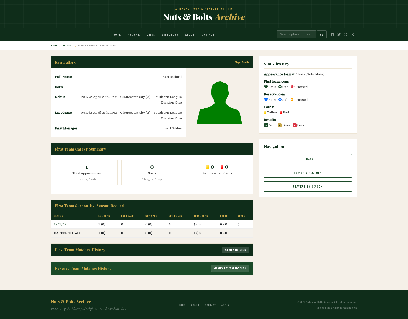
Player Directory (308, 173)
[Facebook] (332, 34)
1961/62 (60, 224)
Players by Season (308, 186)
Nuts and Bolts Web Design (341, 307)
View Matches (237, 249)
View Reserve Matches (231, 268)
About (190, 34)
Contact (208, 34)
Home (117, 34)
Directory (170, 34)
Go (321, 34)
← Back (308, 159)
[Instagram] (345, 34)
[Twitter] (339, 34)
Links (151, 34)
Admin (225, 304)
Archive (134, 34)
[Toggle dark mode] (353, 34)
